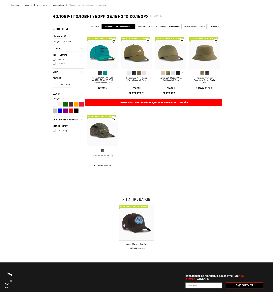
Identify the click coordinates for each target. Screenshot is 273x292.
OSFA (68, 84)
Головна (15, 5)
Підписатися (244, 285)
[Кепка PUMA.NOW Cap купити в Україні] (102, 130)
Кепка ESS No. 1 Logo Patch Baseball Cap (136, 79)
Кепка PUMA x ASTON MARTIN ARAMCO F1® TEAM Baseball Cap (102, 80)
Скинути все (58, 98)
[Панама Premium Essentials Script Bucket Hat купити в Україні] (204, 53)
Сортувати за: (93, 26)
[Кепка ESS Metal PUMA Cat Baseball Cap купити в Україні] (170, 53)
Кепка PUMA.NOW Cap (102, 155)
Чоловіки (28, 5)
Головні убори (58, 5)
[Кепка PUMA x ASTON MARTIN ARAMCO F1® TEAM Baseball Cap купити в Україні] (102, 53)
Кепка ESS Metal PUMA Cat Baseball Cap (171, 79)
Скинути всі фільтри (62, 41)
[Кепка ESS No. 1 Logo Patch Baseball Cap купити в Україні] (136, 53)
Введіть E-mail (192, 285)
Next (182, 73)
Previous (159, 73)
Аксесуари (42, 5)
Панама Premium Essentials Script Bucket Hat (205, 80)
